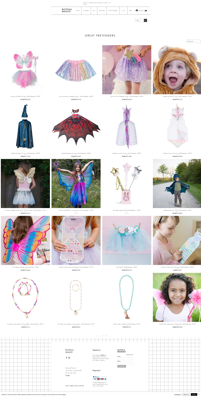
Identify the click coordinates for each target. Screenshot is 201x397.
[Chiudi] (199, 394)
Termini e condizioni (69, 385)
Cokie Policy (81, 385)
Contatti (67, 375)
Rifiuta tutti (186, 394)
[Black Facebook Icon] (66, 358)
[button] (145, 10)
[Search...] (145, 20)
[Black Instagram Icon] (69, 358)
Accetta (194, 394)
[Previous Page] (97, 335)
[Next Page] (106, 335)
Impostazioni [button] (177, 394)
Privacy (76, 385)
